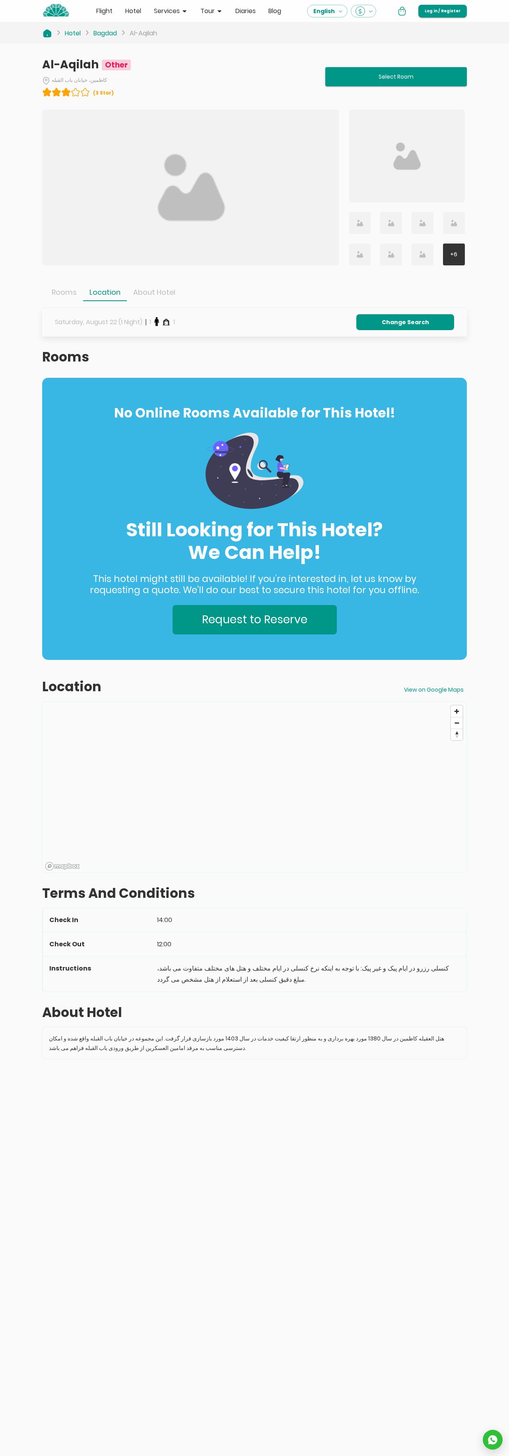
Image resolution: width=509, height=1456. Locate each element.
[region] (254, 787)
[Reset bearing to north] (456, 734)
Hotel (73, 33)
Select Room (396, 77)
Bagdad (105, 33)
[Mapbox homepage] (62, 866)
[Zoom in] (456, 711)
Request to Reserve (254, 619)
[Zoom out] (456, 723)
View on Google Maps (434, 690)
